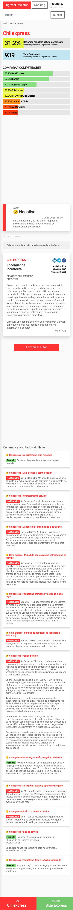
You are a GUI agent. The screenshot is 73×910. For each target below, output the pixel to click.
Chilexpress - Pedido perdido (23, 656)
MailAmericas (18, 107)
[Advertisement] (36, 152)
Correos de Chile (19, 101)
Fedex (14, 112)
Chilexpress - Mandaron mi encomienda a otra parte (35, 527)
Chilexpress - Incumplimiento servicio (28, 496)
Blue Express (17, 73)
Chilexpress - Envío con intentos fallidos (29, 811)
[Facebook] (64, 260)
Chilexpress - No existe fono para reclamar (30, 455)
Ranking (39, 5)
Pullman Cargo (19, 84)
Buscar (57, 15)
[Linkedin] (54, 260)
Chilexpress (17, 23)
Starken (15, 79)
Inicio (5, 23)
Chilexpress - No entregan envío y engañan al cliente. (35, 757)
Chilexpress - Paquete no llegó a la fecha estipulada (35, 860)
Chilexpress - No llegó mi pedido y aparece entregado (36, 785)
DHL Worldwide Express (23, 96)
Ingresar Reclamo (16, 5)
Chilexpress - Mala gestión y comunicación (30, 473)
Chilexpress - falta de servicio (23, 832)
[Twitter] (59, 260)
